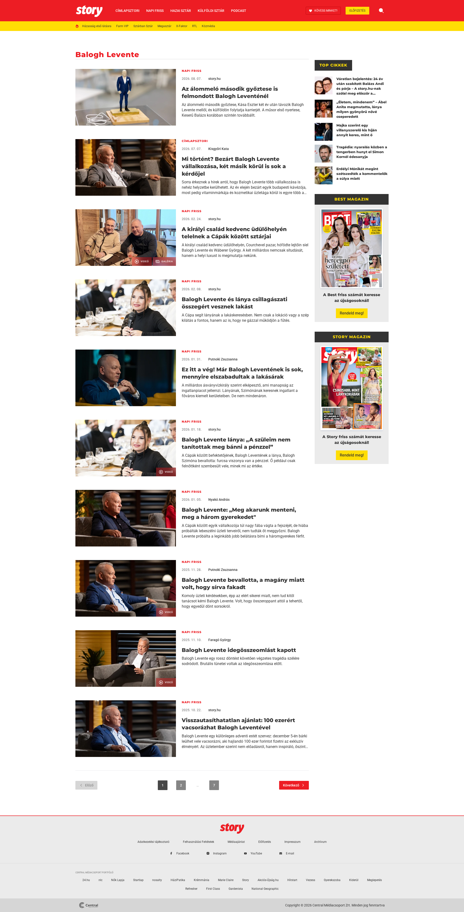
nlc (100, 880)
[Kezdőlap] (89, 10)
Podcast (238, 11)
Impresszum (292, 842)
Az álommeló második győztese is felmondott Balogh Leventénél (230, 92)
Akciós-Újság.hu (268, 880)
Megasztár (164, 26)
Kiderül (353, 880)
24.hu (86, 880)
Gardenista (236, 888)
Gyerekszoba (332, 880)
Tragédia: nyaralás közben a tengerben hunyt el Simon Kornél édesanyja (361, 152)
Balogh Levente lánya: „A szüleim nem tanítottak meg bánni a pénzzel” (236, 443)
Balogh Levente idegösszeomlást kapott (239, 650)
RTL (194, 26)
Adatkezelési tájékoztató (153, 842)
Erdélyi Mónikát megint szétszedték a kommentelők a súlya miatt (361, 174)
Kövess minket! (325, 10)
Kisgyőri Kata (218, 149)
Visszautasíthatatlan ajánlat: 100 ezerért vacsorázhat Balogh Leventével (238, 724)
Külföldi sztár (211, 11)
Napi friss (155, 11)
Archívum (320, 842)
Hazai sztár (180, 11)
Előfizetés (357, 10)
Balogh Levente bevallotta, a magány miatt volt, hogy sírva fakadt (243, 584)
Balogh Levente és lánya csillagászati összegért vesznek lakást (234, 303)
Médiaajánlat (236, 842)
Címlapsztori (127, 11)
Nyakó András (219, 499)
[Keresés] (381, 10)
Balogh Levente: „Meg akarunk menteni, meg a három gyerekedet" (239, 513)
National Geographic (265, 888)
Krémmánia (201, 880)
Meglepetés (374, 880)
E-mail (290, 853)
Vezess (310, 880)
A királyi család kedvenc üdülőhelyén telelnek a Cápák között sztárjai (234, 233)
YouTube (256, 853)
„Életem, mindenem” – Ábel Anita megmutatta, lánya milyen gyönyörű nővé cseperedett (361, 109)
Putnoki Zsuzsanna (223, 359)
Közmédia (208, 26)
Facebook (182, 853)
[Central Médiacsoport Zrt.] (88, 905)
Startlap (138, 880)
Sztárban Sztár (143, 26)
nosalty (157, 880)
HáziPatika (178, 880)
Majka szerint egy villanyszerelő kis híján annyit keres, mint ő (356, 130)
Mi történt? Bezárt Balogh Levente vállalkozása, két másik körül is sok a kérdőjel (234, 166)
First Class (213, 888)
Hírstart (292, 880)
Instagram (220, 853)
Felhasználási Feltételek (198, 842)
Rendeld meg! (352, 313)
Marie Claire (225, 880)
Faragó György (219, 640)
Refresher (191, 888)
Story (245, 880)
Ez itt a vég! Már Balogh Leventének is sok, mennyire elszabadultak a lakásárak (242, 373)
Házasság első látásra (96, 26)
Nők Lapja (117, 880)
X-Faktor (181, 26)
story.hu (214, 79)
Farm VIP (122, 26)
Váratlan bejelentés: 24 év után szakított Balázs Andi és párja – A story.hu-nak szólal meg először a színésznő (360, 86)
